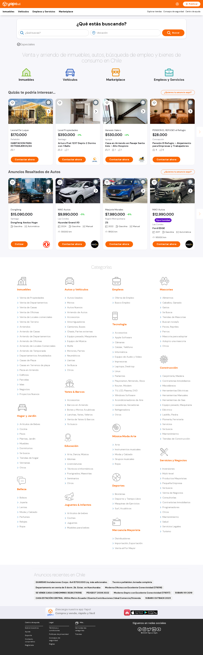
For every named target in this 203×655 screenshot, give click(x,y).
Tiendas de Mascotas (174, 317)
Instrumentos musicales (128, 449)
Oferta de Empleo (124, 297)
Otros (23, 467)
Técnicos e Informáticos (80, 468)
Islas (22, 384)
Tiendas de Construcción (176, 438)
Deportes (118, 485)
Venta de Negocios (172, 492)
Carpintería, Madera (173, 376)
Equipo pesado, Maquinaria (82, 336)
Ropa (22, 526)
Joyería (23, 502)
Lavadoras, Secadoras (127, 405)
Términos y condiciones (54, 629)
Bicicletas (120, 494)
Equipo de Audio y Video (128, 356)
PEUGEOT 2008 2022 (97, 592)
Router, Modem (123, 385)
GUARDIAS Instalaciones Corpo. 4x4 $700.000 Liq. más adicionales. (72, 582)
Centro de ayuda (192, 11)
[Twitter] (149, 629)
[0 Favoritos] (12, 182)
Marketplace (66, 11)
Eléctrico (167, 409)
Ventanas (25, 462)
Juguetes (72, 522)
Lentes (23, 507)
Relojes (23, 521)
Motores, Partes (76, 350)
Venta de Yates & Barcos (80, 419)
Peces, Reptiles (170, 326)
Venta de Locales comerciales (36, 317)
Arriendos (25, 326)
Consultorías (169, 497)
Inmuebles (8, 11)
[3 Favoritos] (59, 182)
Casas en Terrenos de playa (35, 365)
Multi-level (168, 473)
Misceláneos (169, 385)
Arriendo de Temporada (33, 350)
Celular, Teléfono (124, 347)
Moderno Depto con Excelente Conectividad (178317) (142, 592)
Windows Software (125, 395)
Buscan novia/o (170, 321)
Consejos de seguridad (173, 11)
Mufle (70, 345)
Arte (117, 444)
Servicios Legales (171, 526)
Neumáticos (73, 355)
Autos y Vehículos (76, 289)
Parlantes (120, 376)
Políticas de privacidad (59, 634)
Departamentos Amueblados (35, 355)
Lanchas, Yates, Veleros (80, 414)
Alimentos (167, 297)
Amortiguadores (76, 321)
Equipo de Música (76, 341)
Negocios (25, 389)
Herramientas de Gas (173, 400)
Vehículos (23, 11)
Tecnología (119, 324)
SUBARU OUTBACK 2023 (158, 598)
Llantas (71, 360)
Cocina (23, 429)
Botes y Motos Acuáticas (81, 409)
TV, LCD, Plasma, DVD (126, 390)
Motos (70, 302)
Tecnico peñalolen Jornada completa (132, 582)
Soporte (28, 635)
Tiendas (78, 634)
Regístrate (29, 645)
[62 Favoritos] (59, 103)
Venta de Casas (28, 307)
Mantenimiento (170, 433)
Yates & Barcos (75, 392)
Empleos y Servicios (44, 11)
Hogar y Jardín (26, 416)
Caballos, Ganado (172, 302)
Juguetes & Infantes (78, 505)
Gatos (165, 307)
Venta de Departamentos (34, 302)
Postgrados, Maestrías (79, 473)
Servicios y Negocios (173, 460)
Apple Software (123, 337)
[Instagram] (144, 629)
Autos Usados (75, 297)
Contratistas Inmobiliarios (176, 380)
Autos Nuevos (74, 307)
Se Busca (72, 365)
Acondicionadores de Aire (129, 400)
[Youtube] (158, 629)
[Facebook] (139, 629)
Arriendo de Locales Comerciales (37, 345)
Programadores (170, 507)
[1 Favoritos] (12, 103)
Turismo (166, 531)
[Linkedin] (154, 629)
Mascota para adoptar (174, 336)
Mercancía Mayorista (126, 530)
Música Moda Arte (124, 436)
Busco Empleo (122, 302)
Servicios (167, 424)
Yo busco (72, 424)
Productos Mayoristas (174, 478)
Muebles (24, 443)
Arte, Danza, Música (78, 454)
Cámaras (120, 342)
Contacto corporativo (30, 640)
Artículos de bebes (77, 513)
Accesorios (73, 317)
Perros (166, 331)
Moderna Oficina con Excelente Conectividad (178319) (133, 587)
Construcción (169, 368)
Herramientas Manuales (175, 395)
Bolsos (23, 497)
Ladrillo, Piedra (170, 414)
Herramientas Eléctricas (175, 390)
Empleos (117, 289)
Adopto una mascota (174, 341)
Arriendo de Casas (30, 331)
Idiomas (71, 459)
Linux (117, 371)
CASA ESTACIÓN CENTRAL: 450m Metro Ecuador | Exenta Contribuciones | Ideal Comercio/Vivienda (88, 598)
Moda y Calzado (28, 512)
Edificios (24, 374)
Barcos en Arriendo (77, 405)
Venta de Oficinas (29, 312)
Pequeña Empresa (172, 483)
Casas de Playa (28, 360)
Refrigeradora (122, 409)
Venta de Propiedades (32, 297)
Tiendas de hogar (29, 457)
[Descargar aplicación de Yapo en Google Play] (151, 612)
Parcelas (24, 379)
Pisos (22, 433)
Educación (71, 446)
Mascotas (166, 289)
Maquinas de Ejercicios (127, 503)
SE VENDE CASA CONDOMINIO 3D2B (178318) (59, 592)
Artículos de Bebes (30, 424)
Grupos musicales (124, 459)
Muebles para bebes (78, 527)
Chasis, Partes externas (80, 331)
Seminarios (73, 478)
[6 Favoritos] (107, 103)
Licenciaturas (74, 463)
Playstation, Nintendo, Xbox (130, 380)
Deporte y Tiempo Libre (128, 498)
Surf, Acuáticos (123, 508)
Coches (71, 518)
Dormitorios (26, 448)
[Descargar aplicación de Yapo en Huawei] (127, 612)
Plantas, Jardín (27, 438)
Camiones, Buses (76, 326)
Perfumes (25, 516)
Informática (121, 352)
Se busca (25, 453)
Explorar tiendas (154, 11)
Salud (165, 521)
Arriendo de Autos (77, 312)
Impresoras (121, 361)
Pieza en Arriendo (29, 370)
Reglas (52, 644)
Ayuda (27, 631)
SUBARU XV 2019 (183, 592)
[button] (49, 111)
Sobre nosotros (32, 628)
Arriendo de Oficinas (31, 341)
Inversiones (168, 468)
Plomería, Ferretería (172, 419)
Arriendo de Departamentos (35, 336)
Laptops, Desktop (124, 366)
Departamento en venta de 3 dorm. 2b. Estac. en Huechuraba (68, 587)
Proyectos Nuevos (29, 394)
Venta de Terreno (29, 321)
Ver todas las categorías (80, 629)
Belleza (21, 489)
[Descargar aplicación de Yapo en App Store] (137, 612)
